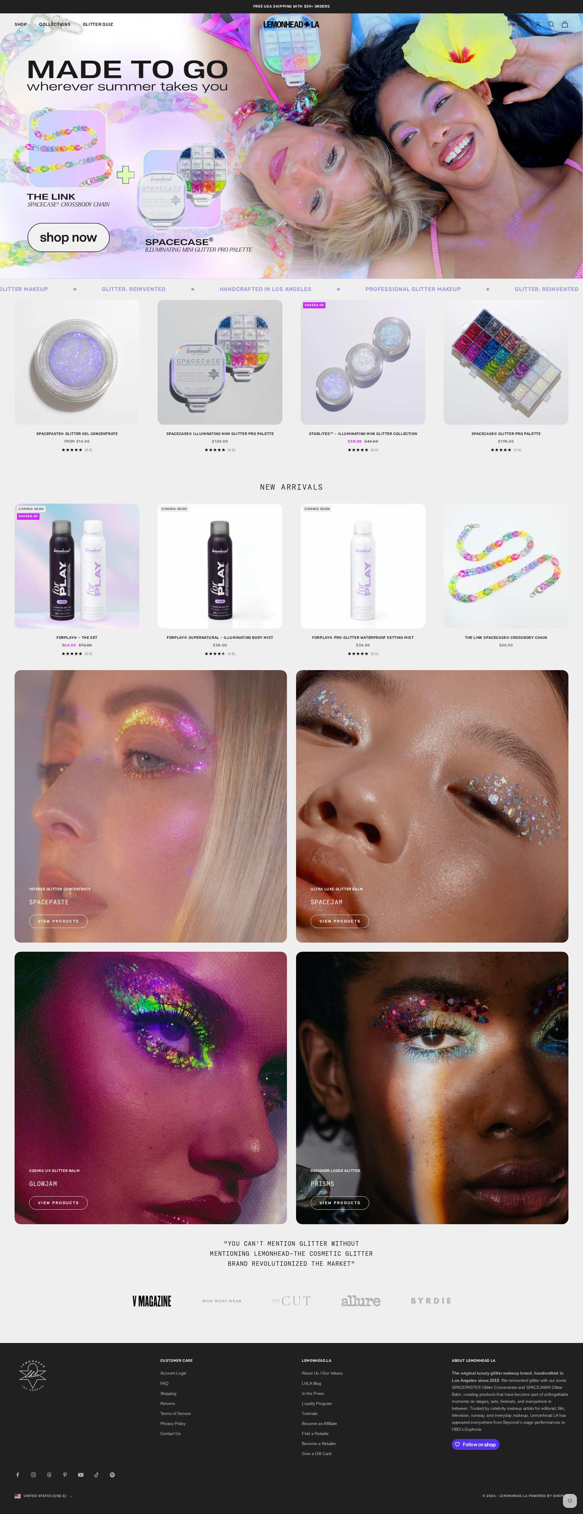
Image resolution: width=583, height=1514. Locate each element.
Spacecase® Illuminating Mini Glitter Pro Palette (220, 434)
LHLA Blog (311, 1383)
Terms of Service (175, 1413)
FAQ (164, 1383)
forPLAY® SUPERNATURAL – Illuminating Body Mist (220, 637)
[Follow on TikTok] (97, 1475)
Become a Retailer (319, 1443)
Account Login (173, 1373)
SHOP (21, 24)
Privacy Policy (173, 1423)
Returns (167, 1403)
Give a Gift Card (317, 1453)
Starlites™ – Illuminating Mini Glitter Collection (363, 434)
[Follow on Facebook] (18, 1475)
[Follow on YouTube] (81, 1475)
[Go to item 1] (152, 1301)
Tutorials (309, 1413)
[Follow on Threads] (49, 1475)
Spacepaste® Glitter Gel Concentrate (77, 434)
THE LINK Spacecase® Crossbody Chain (506, 637)
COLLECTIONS (55, 24)
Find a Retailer (315, 1433)
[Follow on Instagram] (33, 1475)
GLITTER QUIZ (98, 24)
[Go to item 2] (221, 1301)
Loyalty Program (317, 1403)
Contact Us (170, 1433)
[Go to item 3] (291, 1301)
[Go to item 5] (431, 1301)
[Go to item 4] (361, 1301)
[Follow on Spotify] (112, 1475)
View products (58, 921)
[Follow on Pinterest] (65, 1475)
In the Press (313, 1393)
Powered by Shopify (548, 1496)
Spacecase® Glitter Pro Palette (506, 434)
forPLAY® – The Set (76, 637)
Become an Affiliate (319, 1423)
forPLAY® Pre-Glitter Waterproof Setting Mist (363, 637)
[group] (291, 146)
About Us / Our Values (322, 1373)
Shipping (168, 1393)
